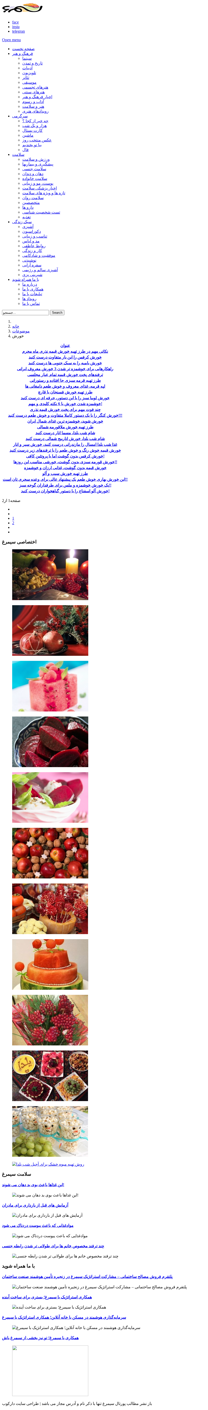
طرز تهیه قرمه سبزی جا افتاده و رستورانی (65, 380)
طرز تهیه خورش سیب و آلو (65, 473)
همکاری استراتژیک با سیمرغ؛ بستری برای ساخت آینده (47, 1297)
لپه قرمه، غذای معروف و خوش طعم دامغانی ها (65, 386)
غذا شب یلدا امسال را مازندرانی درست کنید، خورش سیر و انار (65, 444)
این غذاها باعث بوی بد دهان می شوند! (33, 1185)
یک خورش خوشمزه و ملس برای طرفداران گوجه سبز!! (65, 485)
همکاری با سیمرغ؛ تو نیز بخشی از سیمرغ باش (40, 1338)
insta (16, 27)
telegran (18, 31)
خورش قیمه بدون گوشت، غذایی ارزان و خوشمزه (65, 468)
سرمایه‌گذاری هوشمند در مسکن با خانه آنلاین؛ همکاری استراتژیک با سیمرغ (64, 1317)
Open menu (11, 40)
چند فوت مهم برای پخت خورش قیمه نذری (65, 409)
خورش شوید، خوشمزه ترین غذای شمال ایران (65, 421)
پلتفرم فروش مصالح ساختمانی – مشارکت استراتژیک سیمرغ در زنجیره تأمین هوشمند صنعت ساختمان (87, 1276)
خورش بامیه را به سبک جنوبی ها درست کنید (65, 363)
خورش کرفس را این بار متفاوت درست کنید (65, 357)
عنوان (65, 345)
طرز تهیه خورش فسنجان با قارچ (65, 392)
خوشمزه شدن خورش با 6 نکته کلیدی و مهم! (65, 404)
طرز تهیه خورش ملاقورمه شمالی (65, 427)
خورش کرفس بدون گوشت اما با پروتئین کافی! (65, 456)
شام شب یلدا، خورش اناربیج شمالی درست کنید (65, 438)
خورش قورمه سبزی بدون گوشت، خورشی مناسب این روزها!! (65, 462)
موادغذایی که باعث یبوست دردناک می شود (38, 1225)
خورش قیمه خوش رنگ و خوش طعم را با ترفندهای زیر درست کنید (65, 450)
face (15, 22)
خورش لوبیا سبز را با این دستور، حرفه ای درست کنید (65, 398)
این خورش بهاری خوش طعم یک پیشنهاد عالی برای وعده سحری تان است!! (65, 479)
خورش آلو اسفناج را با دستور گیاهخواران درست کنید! (65, 491)
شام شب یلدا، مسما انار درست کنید (65, 433)
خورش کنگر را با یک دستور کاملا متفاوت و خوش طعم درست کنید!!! (65, 415)
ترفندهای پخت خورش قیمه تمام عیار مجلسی (65, 374)
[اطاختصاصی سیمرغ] (104, 575)
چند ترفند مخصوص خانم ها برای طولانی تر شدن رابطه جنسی (53, 1246)
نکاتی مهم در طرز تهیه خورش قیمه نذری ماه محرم (65, 351)
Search (57, 312)
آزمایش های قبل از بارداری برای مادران (35, 1205)
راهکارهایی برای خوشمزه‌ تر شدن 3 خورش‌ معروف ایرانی (65, 369)
